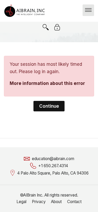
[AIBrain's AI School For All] (24, 10)
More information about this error (47, 83)
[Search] (45, 27)
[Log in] (57, 27)
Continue (49, 106)
